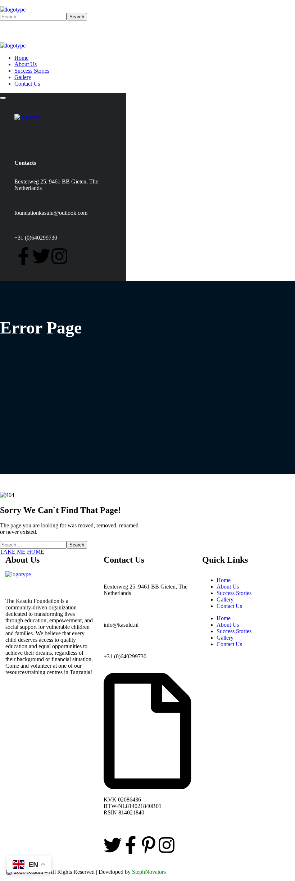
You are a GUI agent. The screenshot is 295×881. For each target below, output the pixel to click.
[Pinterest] (149, 845)
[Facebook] (23, 256)
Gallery (225, 599)
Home (224, 580)
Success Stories (234, 593)
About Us (228, 586)
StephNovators (149, 872)
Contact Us (229, 606)
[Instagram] (59, 256)
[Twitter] (41, 256)
